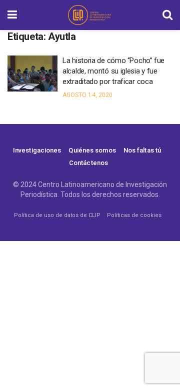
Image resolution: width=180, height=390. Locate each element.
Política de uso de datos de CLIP (57, 215)
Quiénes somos (92, 150)
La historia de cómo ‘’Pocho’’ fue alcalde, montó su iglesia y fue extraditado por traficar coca (113, 71)
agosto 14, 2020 (87, 95)
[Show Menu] (12, 15)
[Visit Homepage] (89, 15)
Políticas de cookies (134, 215)
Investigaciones (37, 150)
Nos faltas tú (142, 150)
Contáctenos (88, 162)
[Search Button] (167, 15)
